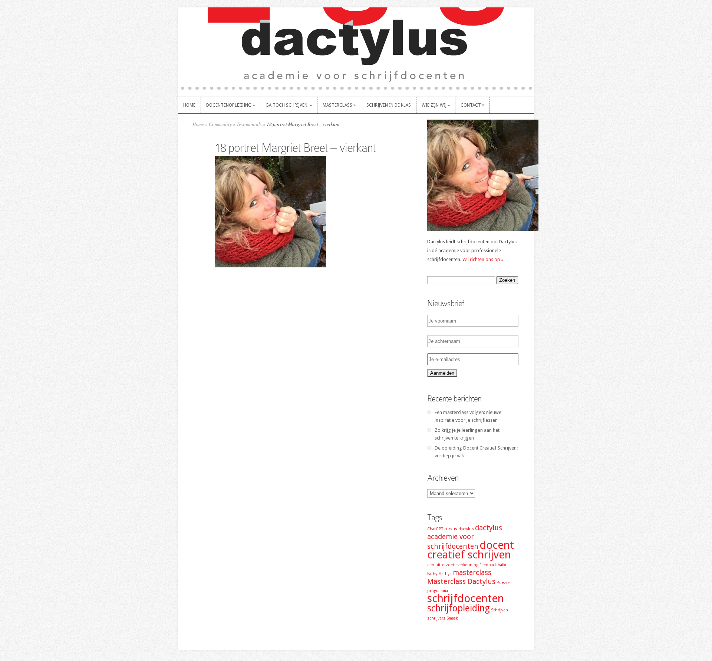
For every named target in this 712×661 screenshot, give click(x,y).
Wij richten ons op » (483, 259)
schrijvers (436, 618)
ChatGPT (435, 529)
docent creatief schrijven (470, 550)
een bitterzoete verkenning (452, 564)
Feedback (488, 564)
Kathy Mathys (439, 573)
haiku (503, 564)
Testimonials (249, 124)
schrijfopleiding (458, 608)
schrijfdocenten (465, 598)
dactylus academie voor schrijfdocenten (464, 537)
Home (198, 124)
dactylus (466, 529)
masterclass (472, 572)
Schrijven (499, 610)
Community (220, 124)
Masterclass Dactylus (461, 581)
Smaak (452, 618)
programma (437, 590)
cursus (450, 529)
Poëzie (503, 582)
